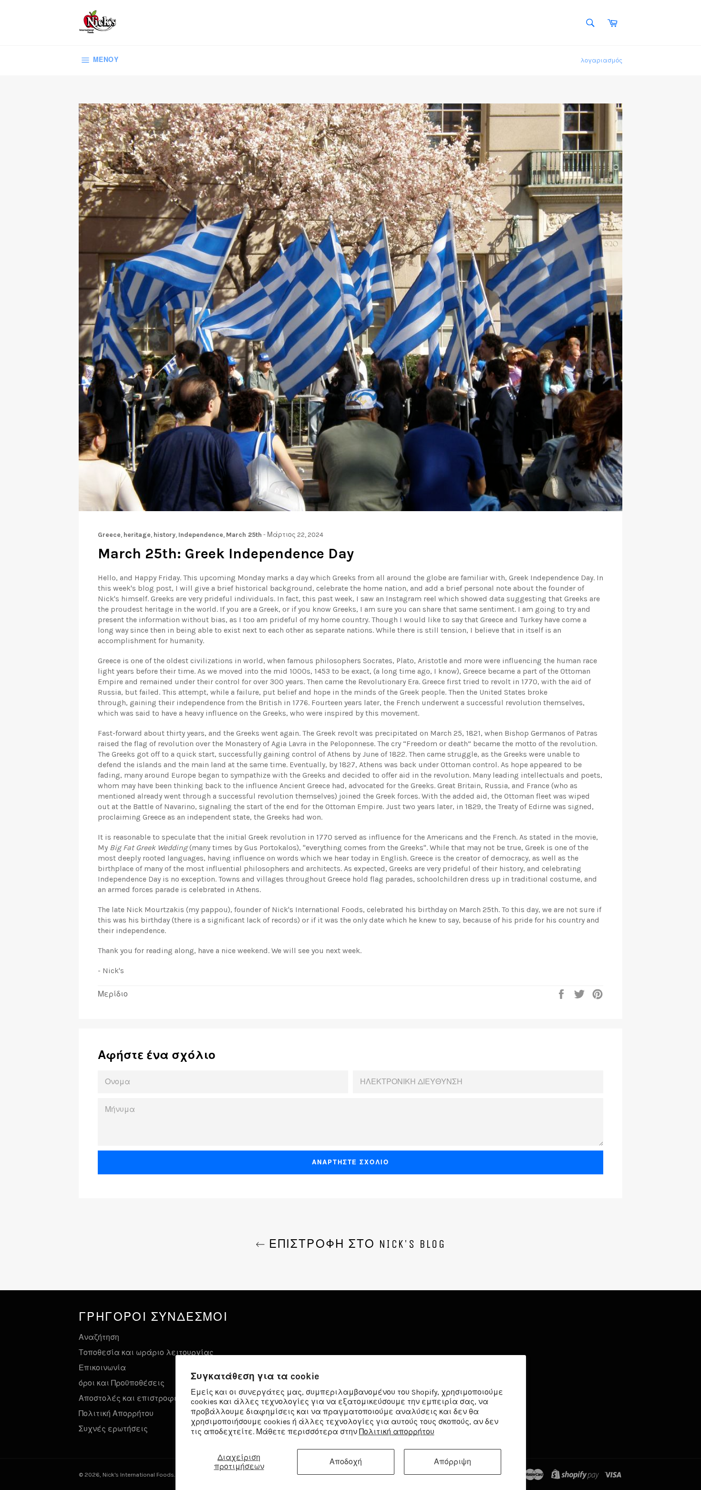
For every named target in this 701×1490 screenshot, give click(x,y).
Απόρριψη (452, 1461)
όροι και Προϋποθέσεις (122, 1382)
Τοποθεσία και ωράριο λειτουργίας (146, 1352)
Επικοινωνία (102, 1367)
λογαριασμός (601, 60)
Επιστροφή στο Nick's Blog (355, 1244)
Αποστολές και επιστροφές (131, 1398)
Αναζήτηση (99, 1337)
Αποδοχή (346, 1461)
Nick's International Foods (138, 1474)
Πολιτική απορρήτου (396, 1431)
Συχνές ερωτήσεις (113, 1428)
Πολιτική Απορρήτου (116, 1413)
